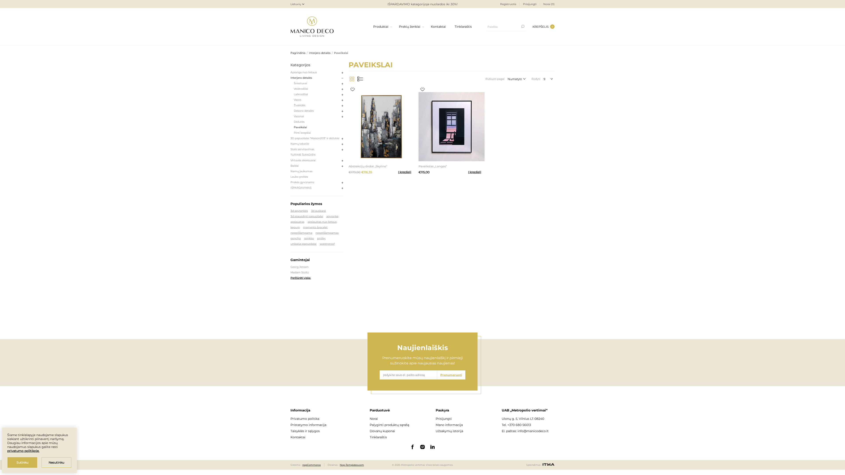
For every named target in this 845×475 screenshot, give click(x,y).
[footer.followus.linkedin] (432, 446)
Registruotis (508, 4)
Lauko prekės (299, 176)
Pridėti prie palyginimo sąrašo (360, 89)
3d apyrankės (299, 210)
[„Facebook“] (412, 446)
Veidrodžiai (301, 88)
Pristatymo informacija (308, 425)
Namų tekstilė (299, 143)
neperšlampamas (327, 232)
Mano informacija (449, 425)
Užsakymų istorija (449, 431)
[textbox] (502, 26)
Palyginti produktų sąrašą (389, 425)
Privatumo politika (304, 419)
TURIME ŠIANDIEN (303, 154)
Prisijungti (529, 4)
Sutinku (22, 462)
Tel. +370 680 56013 (516, 425)
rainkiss (309, 238)
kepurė (295, 227)
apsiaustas (297, 221)
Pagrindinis (297, 53)
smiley (321, 238)
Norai (374, 419)
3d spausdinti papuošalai (306, 216)
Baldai (294, 165)
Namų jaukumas (301, 171)
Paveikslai (300, 127)
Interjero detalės (301, 77)
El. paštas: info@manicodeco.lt (525, 431)
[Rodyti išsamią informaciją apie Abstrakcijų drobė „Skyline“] (382, 126)
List (360, 79)
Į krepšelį (404, 172)
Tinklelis (352, 79)
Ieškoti (522, 26)
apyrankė (332, 216)
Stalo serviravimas (302, 149)
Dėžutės (299, 121)
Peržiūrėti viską (300, 278)
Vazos (297, 99)
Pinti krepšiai (302, 132)
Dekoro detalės (304, 110)
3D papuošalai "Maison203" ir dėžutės (314, 138)
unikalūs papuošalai (303, 243)
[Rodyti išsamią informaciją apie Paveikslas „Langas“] (452, 126)
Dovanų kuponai (382, 431)
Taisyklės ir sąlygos (305, 431)
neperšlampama (301, 232)
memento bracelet (315, 227)
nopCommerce (311, 464)
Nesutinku (56, 462)
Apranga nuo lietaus (303, 72)
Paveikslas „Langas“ (433, 166)
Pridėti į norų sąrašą (352, 89)
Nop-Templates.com (352, 464)
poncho (295, 238)
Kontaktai (297, 437)
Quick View (368, 89)
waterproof (327, 243)
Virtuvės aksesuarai (303, 160)
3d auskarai (318, 210)
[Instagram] (422, 446)
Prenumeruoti (451, 375)
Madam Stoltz (299, 272)
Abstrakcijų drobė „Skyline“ (368, 166)
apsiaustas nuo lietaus (322, 221)
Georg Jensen (299, 267)
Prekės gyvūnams (302, 182)
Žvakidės (299, 105)
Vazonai (299, 116)
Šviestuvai (300, 83)
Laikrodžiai (301, 94)
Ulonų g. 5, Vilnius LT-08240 (523, 419)
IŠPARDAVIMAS (300, 187)
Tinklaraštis (378, 437)
